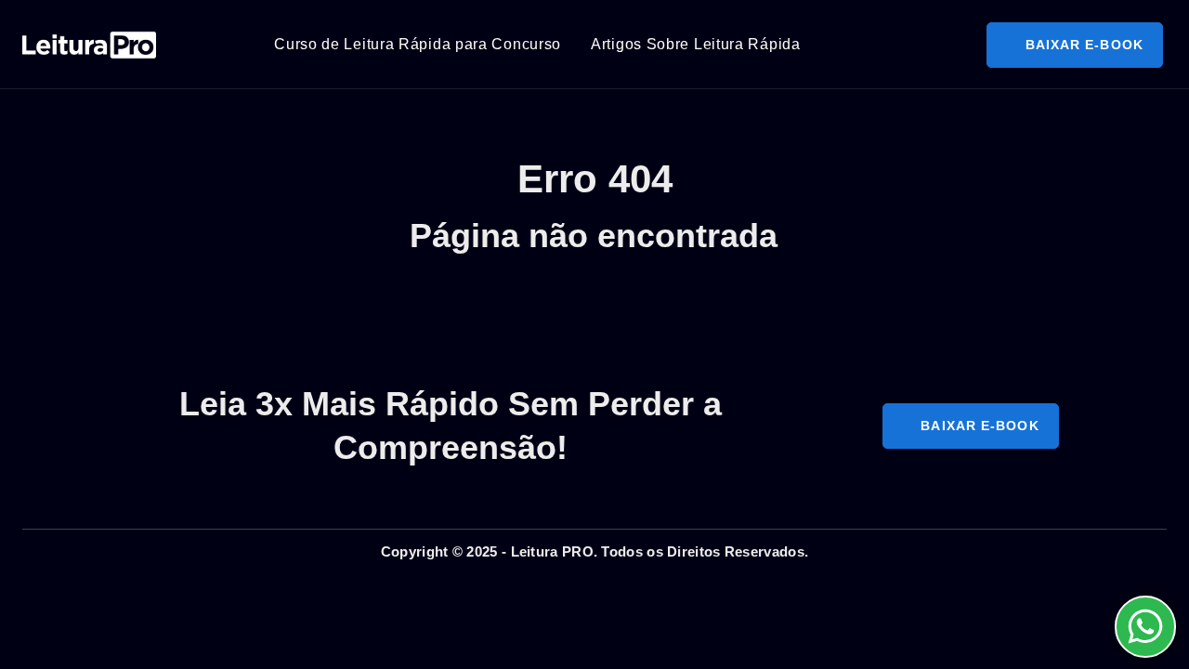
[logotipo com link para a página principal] (89, 44)
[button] (1074, 45)
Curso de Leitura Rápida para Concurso (417, 44)
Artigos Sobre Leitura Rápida (696, 44)
